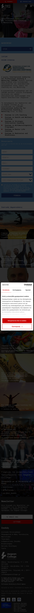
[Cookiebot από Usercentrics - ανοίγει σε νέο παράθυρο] (24, 285)
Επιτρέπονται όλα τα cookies (17, 320)
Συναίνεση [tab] (6, 290)
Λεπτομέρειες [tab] (17, 290)
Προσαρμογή (16, 326)
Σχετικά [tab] (28, 290)
